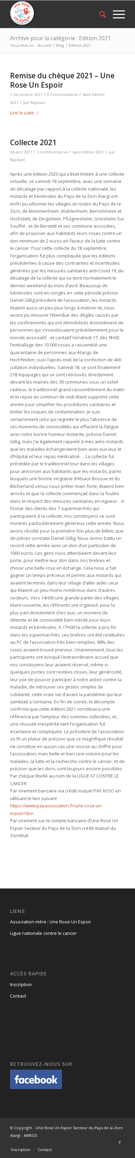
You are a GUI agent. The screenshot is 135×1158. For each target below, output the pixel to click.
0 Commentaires (62, 94)
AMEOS (30, 1135)
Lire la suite (22, 112)
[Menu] (115, 14)
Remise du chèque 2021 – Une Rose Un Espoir (62, 80)
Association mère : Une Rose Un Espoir (50, 922)
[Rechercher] (99, 14)
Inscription (21, 984)
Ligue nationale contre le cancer (43, 933)
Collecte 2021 (33, 142)
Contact (18, 996)
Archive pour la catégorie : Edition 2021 (60, 38)
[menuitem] (99, 14)
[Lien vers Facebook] (120, 1142)
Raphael (37, 102)
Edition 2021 (93, 152)
